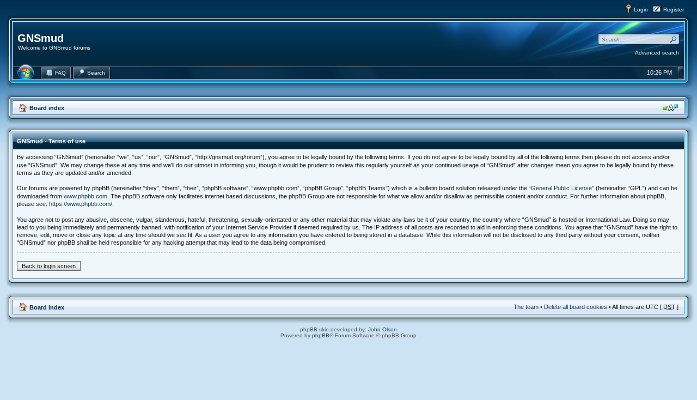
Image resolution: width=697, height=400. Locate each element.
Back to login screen (49, 266)
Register (673, 10)
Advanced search (657, 53)
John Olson (382, 329)
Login (641, 10)
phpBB (320, 335)
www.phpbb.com (85, 196)
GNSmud (40, 38)
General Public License (561, 188)
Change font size (670, 107)
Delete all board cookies (575, 307)
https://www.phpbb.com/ (80, 204)
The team (526, 307)
